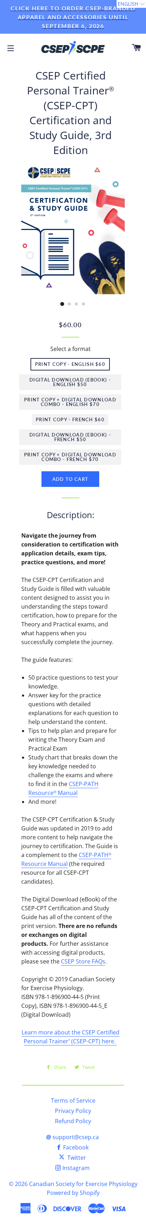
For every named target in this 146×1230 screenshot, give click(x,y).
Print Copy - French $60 (70, 419)
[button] (131, 4)
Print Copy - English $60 (70, 364)
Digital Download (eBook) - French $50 (70, 437)
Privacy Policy (73, 1111)
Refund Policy (73, 1121)
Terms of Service (73, 1100)
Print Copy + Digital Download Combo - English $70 (70, 402)
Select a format (70, 349)
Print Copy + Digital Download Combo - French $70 (70, 457)
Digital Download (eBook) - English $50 (70, 382)
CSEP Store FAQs (83, 961)
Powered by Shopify (73, 1193)
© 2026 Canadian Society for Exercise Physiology (73, 1184)
